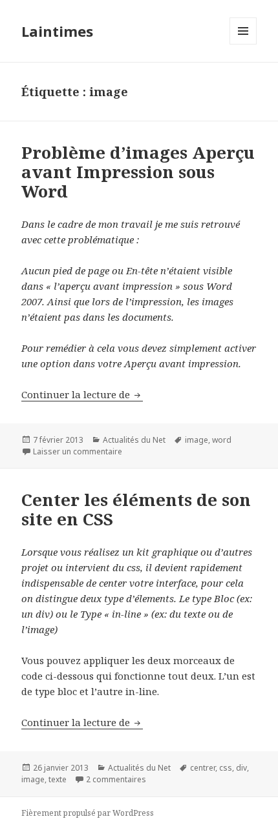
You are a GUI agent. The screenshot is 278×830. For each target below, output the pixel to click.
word (221, 439)
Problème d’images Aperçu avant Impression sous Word (138, 172)
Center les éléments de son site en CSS (136, 509)
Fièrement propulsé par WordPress (87, 812)
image (196, 439)
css (225, 767)
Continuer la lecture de (82, 394)
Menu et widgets (243, 44)
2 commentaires (116, 779)
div (241, 767)
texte (57, 779)
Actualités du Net (134, 439)
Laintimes (57, 31)
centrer (202, 767)
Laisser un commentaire (77, 451)
